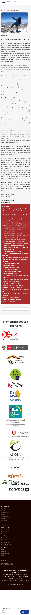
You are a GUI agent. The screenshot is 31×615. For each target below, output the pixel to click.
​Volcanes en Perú (5, 516)
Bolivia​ (3, 518)
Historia (3, 555)
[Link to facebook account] (2, 564)
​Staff (2, 549)
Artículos (3, 536)
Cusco (3, 514)
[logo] (10, 2)
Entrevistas (4, 540)
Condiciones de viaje (6, 530)
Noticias (3, 534)
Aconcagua (4, 520)
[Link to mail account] (9, 564)
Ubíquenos (4, 551)
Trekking (3, 510)
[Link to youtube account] (12, 564)
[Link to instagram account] (7, 564)
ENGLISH (3, 560)
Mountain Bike (5, 512)
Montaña (3, 508)
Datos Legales (5, 553)
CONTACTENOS (5, 543)
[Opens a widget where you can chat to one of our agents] (24, 612)
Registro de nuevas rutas (8, 532)
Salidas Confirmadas (6, 545)
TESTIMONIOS (4, 525)
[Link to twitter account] (5, 564)
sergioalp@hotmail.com (23, 580)
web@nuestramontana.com (8, 580)
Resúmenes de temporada (8, 538)
